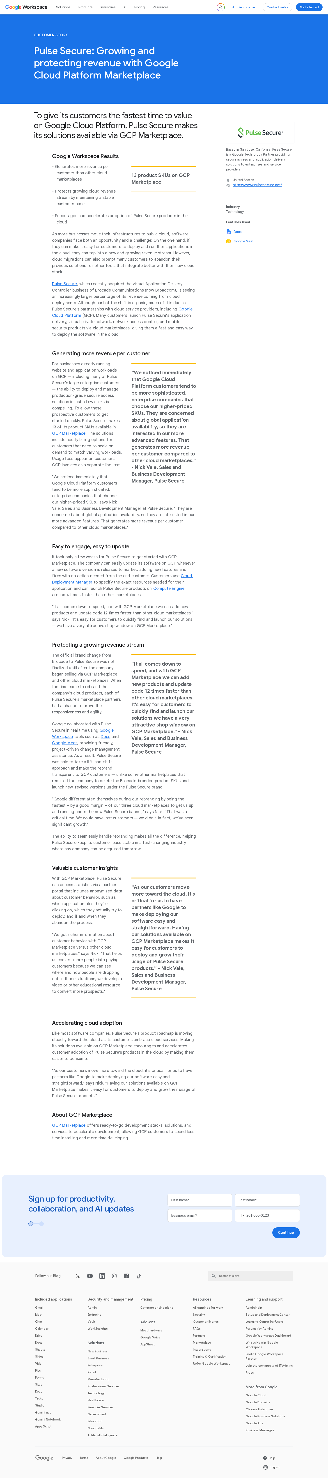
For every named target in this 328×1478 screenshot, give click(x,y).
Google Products (136, 1458)
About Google (106, 1458)
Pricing (139, 7)
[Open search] (221, 7)
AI (125, 7)
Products (85, 7)
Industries (108, 7)
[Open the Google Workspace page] (26, 7)
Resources (161, 7)
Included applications (53, 1299)
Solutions (63, 7)
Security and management (110, 1299)
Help (159, 1458)
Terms (84, 1458)
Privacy (67, 1458)
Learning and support (264, 1299)
